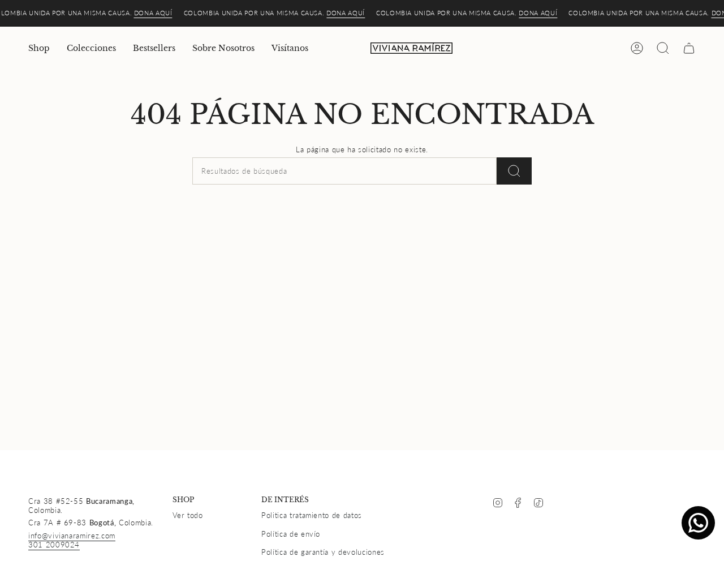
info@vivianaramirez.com (71, 535)
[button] (39, 48)
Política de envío (290, 533)
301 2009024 (54, 544)
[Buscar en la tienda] (514, 171)
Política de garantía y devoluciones (323, 552)
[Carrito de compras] (689, 48)
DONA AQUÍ (153, 12)
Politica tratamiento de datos (311, 515)
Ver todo (188, 515)
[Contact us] (698, 523)
